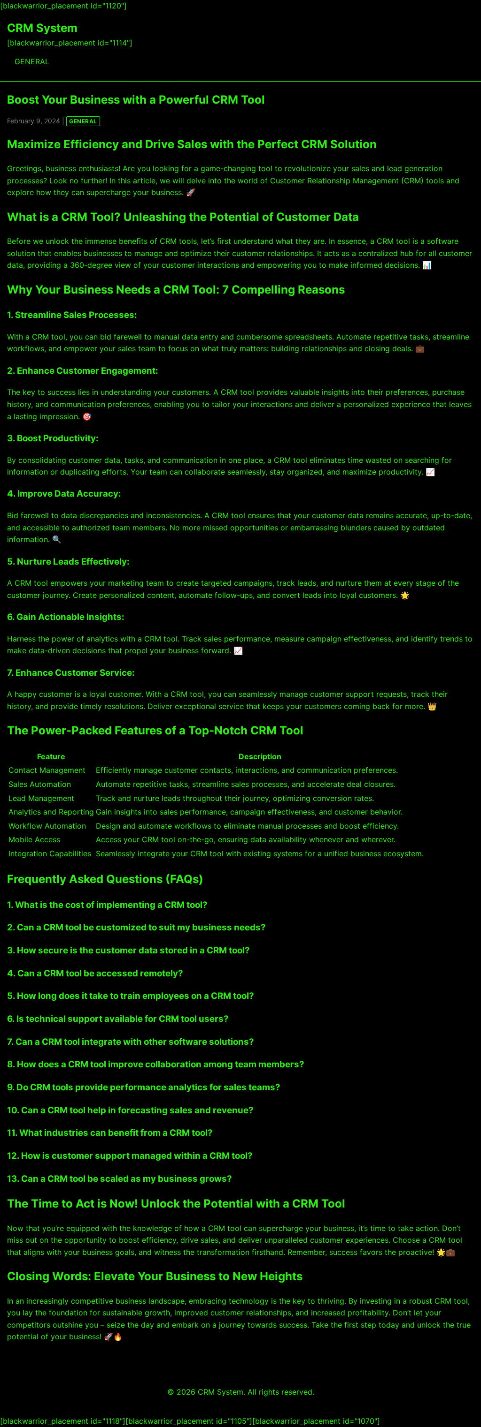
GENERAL (32, 61)
